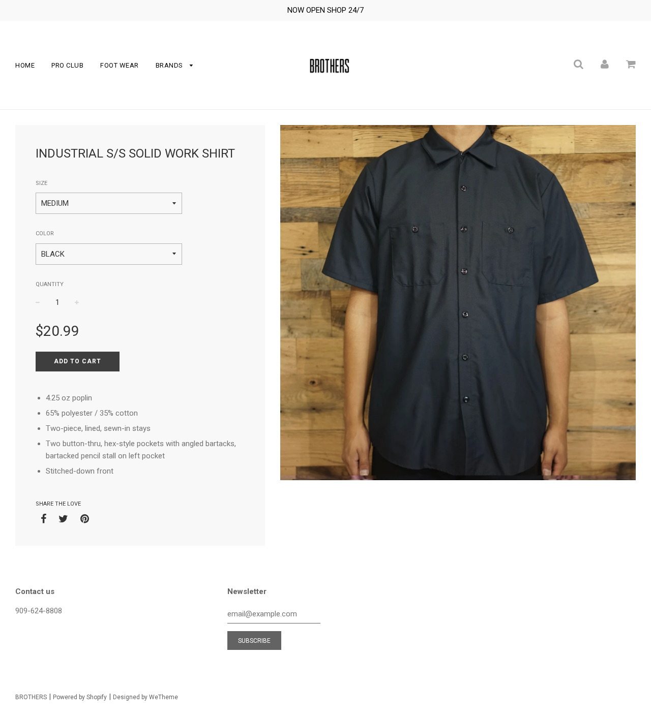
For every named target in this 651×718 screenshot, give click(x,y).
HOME (25, 65)
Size (41, 183)
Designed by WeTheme (145, 697)
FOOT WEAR (119, 65)
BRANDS (170, 65)
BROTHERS (31, 697)
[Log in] (605, 64)
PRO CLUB (67, 65)
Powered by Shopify (80, 697)
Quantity (50, 284)
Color (45, 233)
